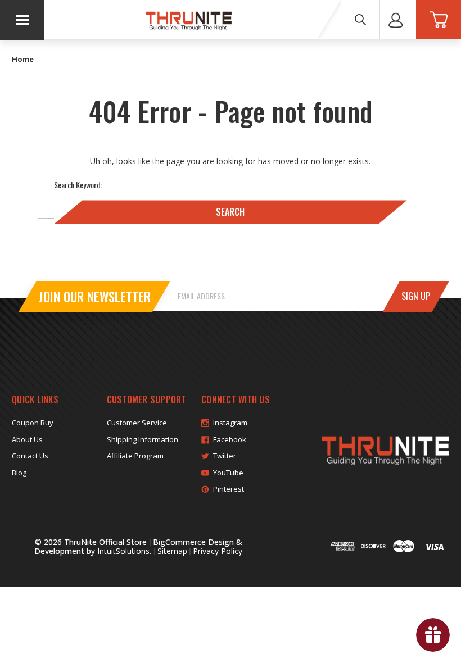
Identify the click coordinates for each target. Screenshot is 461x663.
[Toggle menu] (22, 20)
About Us (27, 439)
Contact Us (30, 456)
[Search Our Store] (360, 19)
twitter (224, 456)
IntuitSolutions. (124, 551)
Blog (19, 472)
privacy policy (217, 551)
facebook (229, 439)
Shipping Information (142, 439)
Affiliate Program (135, 456)
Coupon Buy (32, 422)
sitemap (172, 551)
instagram (230, 422)
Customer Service (137, 422)
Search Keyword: (78, 184)
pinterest (228, 489)
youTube (228, 472)
